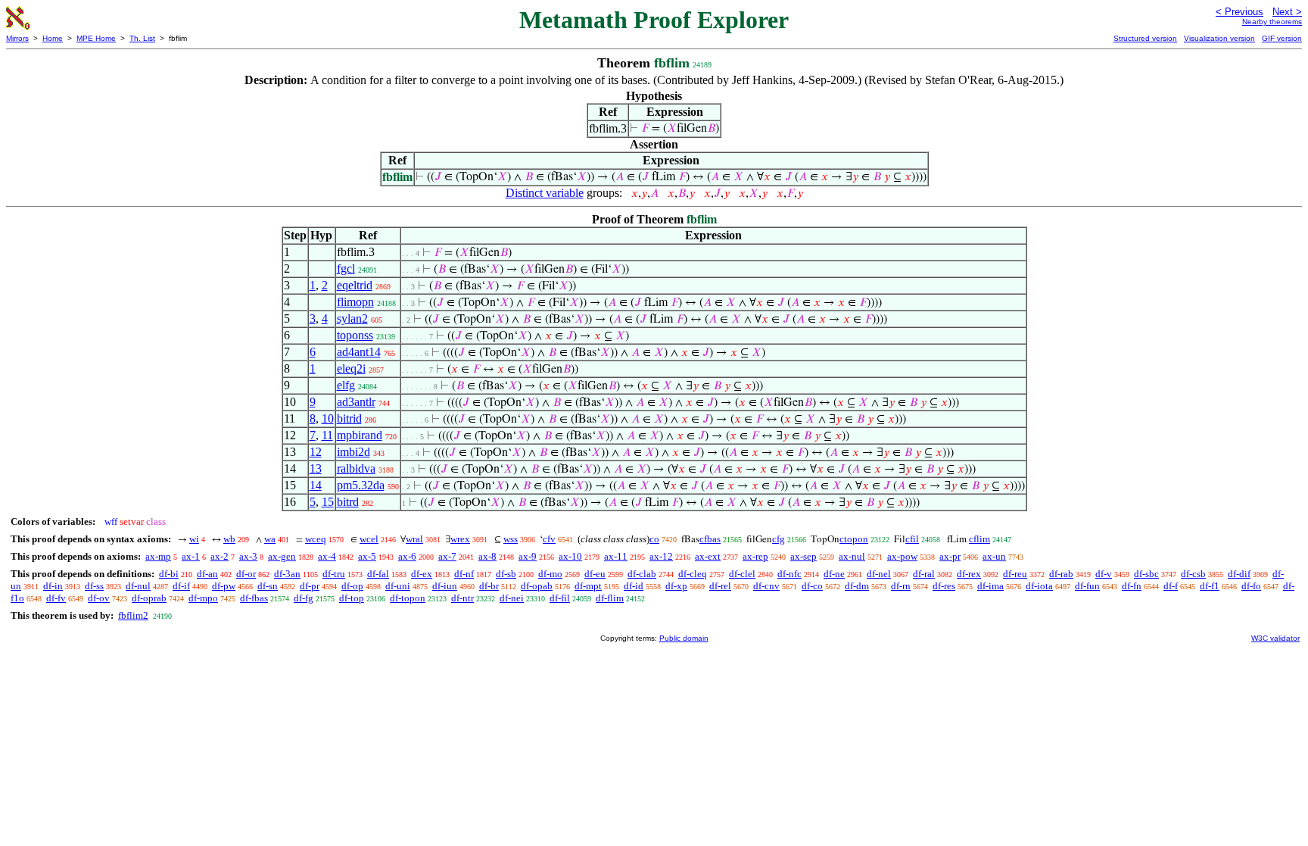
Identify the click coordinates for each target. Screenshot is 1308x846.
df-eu (595, 573)
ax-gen (282, 556)
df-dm (857, 586)
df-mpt (588, 586)
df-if (181, 586)
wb (229, 539)
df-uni (397, 586)
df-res (944, 586)
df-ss (94, 586)
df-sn (267, 586)
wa (270, 539)
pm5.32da (361, 485)
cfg (778, 539)
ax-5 (367, 556)
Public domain (683, 638)
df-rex (969, 573)
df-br (489, 586)
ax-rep (755, 556)
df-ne (834, 573)
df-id (633, 586)
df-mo (550, 573)
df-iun (444, 586)
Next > (1287, 11)
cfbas (710, 539)
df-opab (537, 586)
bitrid (349, 418)
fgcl (346, 268)
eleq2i (351, 368)
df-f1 (1209, 586)
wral (414, 539)
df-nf (464, 573)
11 (327, 435)
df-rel (720, 586)
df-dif (1239, 573)
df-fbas (254, 598)
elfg (346, 385)
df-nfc (789, 573)
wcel (369, 539)
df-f (1170, 586)
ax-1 (191, 556)
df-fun (1087, 586)
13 (316, 468)
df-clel (742, 573)
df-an (207, 573)
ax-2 (219, 556)
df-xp (676, 586)
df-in (53, 586)
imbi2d (353, 451)
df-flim (610, 598)
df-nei (512, 598)
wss (510, 539)
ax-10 (570, 556)
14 (316, 485)
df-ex (421, 573)
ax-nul (852, 556)
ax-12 (661, 556)
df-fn (1131, 586)
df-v (1103, 573)
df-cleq (692, 573)
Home (52, 38)
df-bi (169, 573)
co (654, 539)
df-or (246, 573)
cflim (979, 539)
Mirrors (17, 38)
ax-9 (528, 556)
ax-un (994, 556)
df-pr (309, 586)
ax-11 (616, 556)
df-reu (1015, 573)
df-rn (901, 586)
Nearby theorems (1272, 21)
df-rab (1061, 573)
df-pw (223, 586)
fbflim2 (133, 615)
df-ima (990, 586)
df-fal (378, 573)
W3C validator (1275, 638)
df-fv (56, 598)
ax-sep (803, 556)
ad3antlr (356, 401)
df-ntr (462, 598)
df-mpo (203, 598)
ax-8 (487, 556)
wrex (460, 539)
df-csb (1193, 573)
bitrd (348, 501)
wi (194, 539)
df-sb (506, 573)
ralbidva (356, 468)
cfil (912, 539)
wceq (315, 539)
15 (328, 501)
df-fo (1251, 586)
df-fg (303, 598)
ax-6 (407, 556)
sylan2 (352, 318)
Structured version (1145, 38)
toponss (355, 335)
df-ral (924, 573)
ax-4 (327, 556)
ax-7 (447, 556)
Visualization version (1219, 38)
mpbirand (359, 435)
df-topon (407, 598)
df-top (351, 598)
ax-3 (248, 556)
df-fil (560, 598)
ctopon (853, 539)
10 (328, 418)
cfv (549, 539)
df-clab (642, 573)
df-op (352, 586)
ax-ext (708, 556)
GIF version (1282, 38)
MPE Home (96, 38)
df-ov (99, 598)
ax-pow (902, 556)
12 (316, 451)
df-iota (1039, 586)
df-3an (287, 573)
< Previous (1239, 11)
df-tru (333, 573)
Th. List (142, 38)
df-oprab (149, 598)
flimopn (355, 301)
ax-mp (158, 556)
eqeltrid (354, 285)
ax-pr (950, 556)
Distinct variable (545, 192)
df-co (812, 586)
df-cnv (766, 586)
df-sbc (1146, 573)
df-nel (879, 573)
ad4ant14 (359, 351)
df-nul (138, 586)
